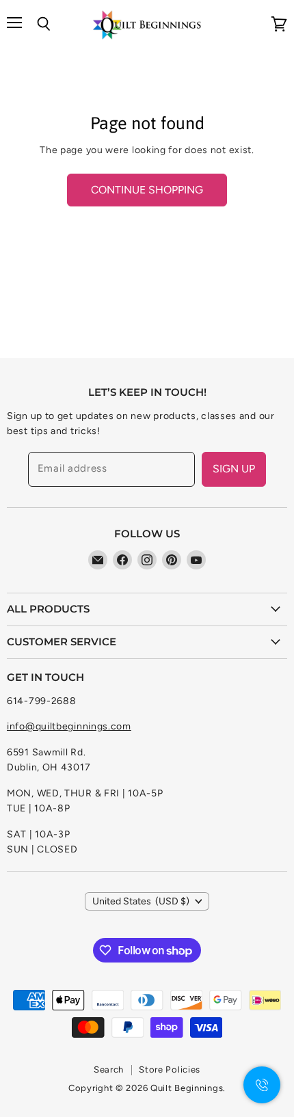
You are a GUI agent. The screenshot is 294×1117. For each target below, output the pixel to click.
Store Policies (169, 1069)
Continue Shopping (147, 189)
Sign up (234, 468)
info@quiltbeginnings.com (69, 726)
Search (109, 1069)
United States (141, 901)
